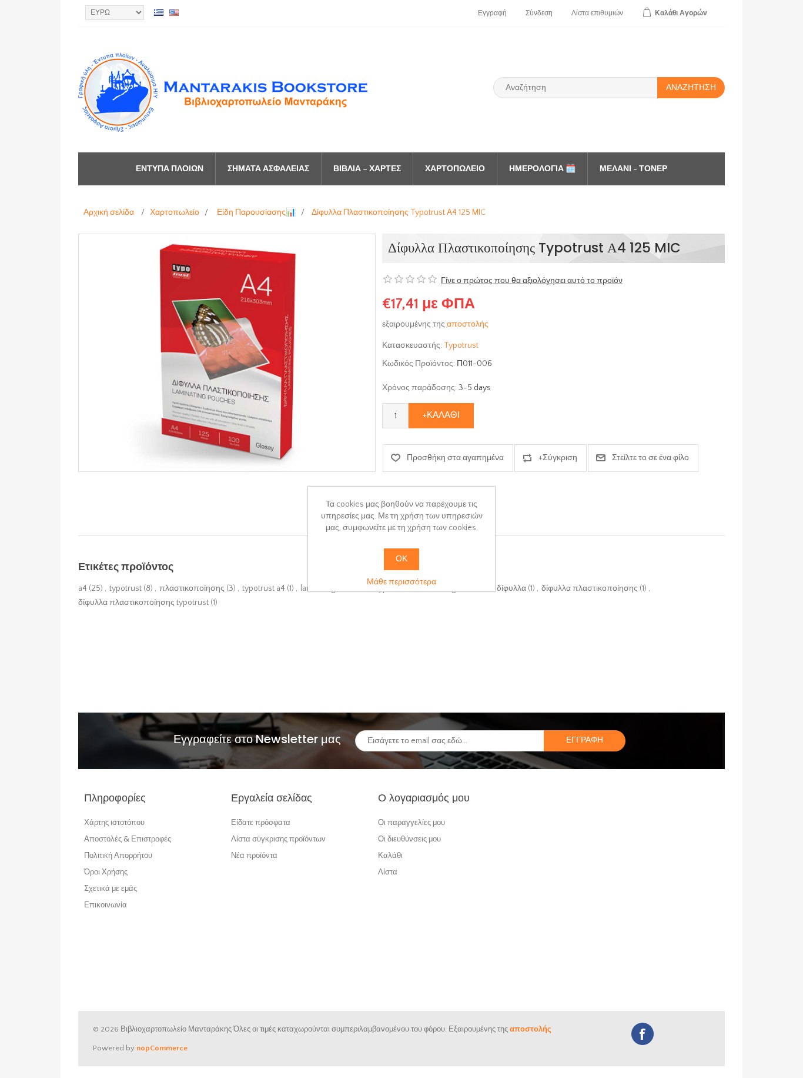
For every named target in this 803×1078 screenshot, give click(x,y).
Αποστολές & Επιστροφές (127, 838)
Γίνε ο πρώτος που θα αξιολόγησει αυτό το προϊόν (532, 280)
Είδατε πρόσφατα (260, 822)
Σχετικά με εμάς (110, 888)
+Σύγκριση (557, 458)
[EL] (159, 12)
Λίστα (387, 871)
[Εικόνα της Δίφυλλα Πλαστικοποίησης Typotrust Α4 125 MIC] (227, 352)
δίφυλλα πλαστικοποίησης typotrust (143, 602)
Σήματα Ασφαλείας (268, 169)
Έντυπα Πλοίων (169, 169)
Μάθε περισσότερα (401, 582)
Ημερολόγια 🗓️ (542, 169)
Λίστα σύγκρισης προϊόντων (278, 838)
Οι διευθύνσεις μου (409, 838)
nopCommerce (162, 1048)
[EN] (174, 12)
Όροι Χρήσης (106, 871)
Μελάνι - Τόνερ (633, 169)
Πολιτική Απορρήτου (118, 855)
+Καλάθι (441, 415)
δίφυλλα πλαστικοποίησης (589, 588)
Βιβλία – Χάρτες (367, 169)
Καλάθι (390, 855)
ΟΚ (401, 559)
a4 (82, 588)
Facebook (642, 1034)
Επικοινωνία (105, 904)
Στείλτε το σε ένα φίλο (650, 458)
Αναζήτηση (691, 87)
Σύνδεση (539, 13)
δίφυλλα (511, 588)
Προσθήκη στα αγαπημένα (455, 458)
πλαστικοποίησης (192, 588)
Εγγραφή (492, 13)
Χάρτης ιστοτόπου (114, 822)
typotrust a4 (263, 588)
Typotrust (461, 345)
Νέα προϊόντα (254, 855)
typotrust (125, 588)
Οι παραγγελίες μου (411, 822)
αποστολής (468, 324)
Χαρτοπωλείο (455, 169)
